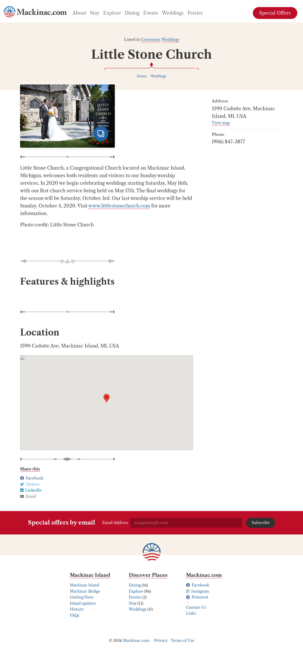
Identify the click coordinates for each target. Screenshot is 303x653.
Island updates (83, 603)
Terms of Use (182, 640)
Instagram (199, 591)
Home (142, 76)
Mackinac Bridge (85, 591)
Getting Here (82, 597)
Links (191, 613)
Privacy (161, 640)
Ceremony (150, 39)
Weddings (170, 39)
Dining (135, 585)
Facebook (200, 585)
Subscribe (261, 522)
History (77, 609)
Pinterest (199, 597)
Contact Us (196, 607)
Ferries (135, 597)
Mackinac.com (136, 640)
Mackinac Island (84, 585)
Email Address (115, 522)
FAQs (74, 615)
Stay (132, 603)
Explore (136, 591)
